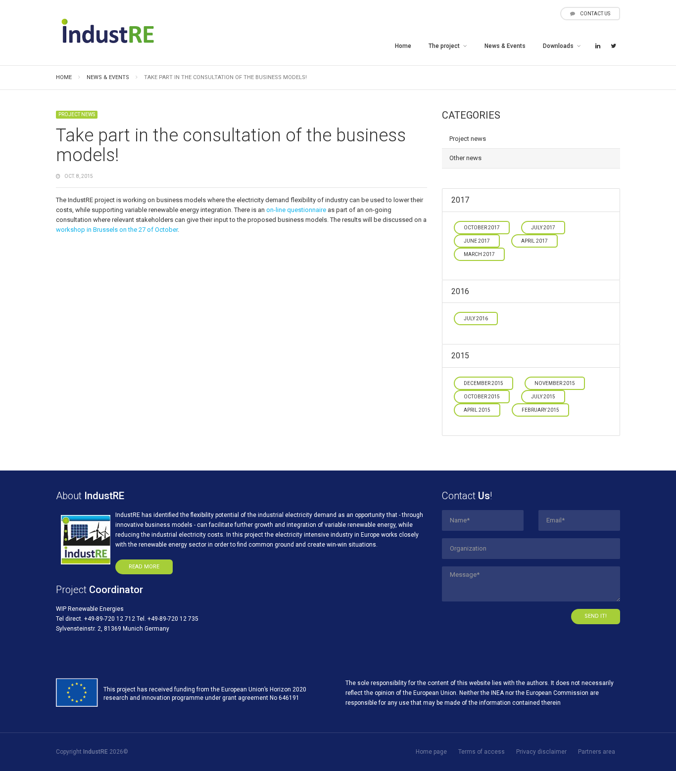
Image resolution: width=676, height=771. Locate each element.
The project (444, 46)
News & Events (505, 46)
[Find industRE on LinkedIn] (598, 46)
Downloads (558, 46)
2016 (460, 291)
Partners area (596, 751)
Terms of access (481, 751)
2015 (460, 355)
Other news (465, 158)
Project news (76, 114)
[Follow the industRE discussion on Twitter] (613, 46)
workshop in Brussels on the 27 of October (117, 229)
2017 (460, 200)
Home (403, 46)
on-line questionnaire (296, 210)
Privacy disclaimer (541, 751)
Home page (431, 751)
